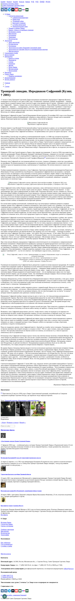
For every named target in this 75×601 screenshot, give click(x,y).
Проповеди (12, 60)
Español (15, 2)
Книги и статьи (14, 58)
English (3, 2)
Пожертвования (10, 78)
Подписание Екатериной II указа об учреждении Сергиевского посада (21, 458)
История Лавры (6, 522)
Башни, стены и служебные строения (21, 30)
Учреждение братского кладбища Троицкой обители (16, 474)
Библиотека (8, 56)
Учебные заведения (7, 529)
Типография (5, 535)
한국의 (48, 2)
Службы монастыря (19, 25)
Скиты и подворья (7, 526)
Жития (11, 65)
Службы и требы (6, 546)
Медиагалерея (13, 69)
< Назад (3, 422)
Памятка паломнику (15, 76)
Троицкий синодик (11, 400)
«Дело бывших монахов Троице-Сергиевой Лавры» (15, 441)
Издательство (13, 39)
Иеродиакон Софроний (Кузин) (28, 400)
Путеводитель (13, 44)
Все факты (4, 515)
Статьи (11, 62)
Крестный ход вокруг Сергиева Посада (12, 505)
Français (21, 2)
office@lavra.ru (69, 568)
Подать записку (10, 79)
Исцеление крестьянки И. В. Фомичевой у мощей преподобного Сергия (21, 491)
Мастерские (13, 33)
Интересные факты (8, 430)
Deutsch (9, 2)
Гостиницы (12, 35)
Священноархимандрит (20, 17)
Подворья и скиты (15, 32)
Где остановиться (6, 544)
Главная (7, 83)
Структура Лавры (7, 524)
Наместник (16, 19)
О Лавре (7, 14)
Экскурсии (8, 40)
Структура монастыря (16, 16)
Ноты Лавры (13, 67)
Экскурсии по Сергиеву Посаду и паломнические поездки (28, 49)
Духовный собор (18, 21)
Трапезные (12, 37)
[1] (45, 157)
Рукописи (12, 63)
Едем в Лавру (9, 74)
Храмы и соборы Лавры (17, 28)
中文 (32, 2)
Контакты (8, 72)
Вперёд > (23, 422)
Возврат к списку (13, 422)
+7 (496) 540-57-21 (7, 575)
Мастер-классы (14, 51)
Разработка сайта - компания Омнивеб (13, 595)
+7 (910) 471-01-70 (7, 577)
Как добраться (5, 542)
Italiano (27, 2)
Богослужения (9, 55)
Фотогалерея (13, 71)
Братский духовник (18, 23)
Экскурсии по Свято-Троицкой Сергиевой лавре (25, 48)
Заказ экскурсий (14, 42)
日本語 (42, 2)
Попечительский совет (20, 26)
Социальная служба (11, 53)
